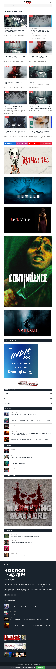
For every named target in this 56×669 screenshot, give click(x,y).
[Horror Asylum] (28, 2)
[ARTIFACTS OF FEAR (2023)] (6, 451)
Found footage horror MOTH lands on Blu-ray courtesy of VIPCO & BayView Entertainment (15, 57)
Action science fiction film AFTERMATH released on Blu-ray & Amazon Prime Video (15, 132)
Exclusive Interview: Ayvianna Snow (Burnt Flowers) (20, 555)
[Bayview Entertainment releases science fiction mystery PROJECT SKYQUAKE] (40, 122)
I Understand (40, 667)
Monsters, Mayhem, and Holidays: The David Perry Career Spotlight (23, 414)
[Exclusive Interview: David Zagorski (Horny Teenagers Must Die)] (6, 548)
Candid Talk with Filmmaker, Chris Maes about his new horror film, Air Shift (25, 536)
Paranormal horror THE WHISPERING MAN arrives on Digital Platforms (14, 107)
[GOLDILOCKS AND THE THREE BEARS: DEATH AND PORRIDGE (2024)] (6, 470)
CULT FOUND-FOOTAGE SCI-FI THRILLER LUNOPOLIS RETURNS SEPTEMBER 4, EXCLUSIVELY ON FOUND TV (30, 421)
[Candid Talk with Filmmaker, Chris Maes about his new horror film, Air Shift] (6, 536)
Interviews (6, 396)
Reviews (5, 401)
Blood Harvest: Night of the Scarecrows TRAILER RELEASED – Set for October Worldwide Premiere (29, 439)
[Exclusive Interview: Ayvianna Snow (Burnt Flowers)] (6, 555)
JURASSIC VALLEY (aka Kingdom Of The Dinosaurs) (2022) (22, 457)
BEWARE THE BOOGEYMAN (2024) (18, 463)
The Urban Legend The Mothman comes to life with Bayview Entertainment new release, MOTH (40, 107)
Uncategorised (7, 403)
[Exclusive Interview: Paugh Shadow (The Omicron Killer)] (6, 542)
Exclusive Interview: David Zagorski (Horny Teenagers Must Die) (23, 548)
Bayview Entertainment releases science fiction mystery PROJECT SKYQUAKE (40, 132)
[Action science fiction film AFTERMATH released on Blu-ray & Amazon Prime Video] (15, 122)
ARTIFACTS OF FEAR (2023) (16, 451)
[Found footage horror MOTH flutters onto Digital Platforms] (40, 72)
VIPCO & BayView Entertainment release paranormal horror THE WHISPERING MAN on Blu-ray (40, 32)
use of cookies (32, 667)
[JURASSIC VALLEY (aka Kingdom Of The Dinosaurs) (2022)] (6, 457)
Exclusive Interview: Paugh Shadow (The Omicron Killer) (21, 542)
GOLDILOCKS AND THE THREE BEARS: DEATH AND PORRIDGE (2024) (25, 470)
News (6, 16)
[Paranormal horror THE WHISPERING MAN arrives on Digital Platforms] (15, 97)
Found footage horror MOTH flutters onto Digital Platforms (40, 81)
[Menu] (6, 2)
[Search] (50, 2)
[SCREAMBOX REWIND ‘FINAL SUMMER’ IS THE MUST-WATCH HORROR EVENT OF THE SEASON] (6, 426)
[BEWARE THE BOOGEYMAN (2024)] (6, 463)
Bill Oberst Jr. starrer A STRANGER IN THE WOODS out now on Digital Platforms (39, 57)
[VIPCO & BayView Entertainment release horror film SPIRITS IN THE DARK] (15, 21)
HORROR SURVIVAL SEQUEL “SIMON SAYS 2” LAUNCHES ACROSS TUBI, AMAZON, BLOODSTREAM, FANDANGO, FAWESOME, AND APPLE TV (31, 434)
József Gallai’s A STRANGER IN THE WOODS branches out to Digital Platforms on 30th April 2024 (15, 82)
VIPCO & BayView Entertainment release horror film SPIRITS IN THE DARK (15, 31)
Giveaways (6, 393)
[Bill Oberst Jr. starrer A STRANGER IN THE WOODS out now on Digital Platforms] (40, 47)
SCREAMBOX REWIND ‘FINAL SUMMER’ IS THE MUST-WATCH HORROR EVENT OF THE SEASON (30, 426)
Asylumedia (37, 664)
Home (7, 5)
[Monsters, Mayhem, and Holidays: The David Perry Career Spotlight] (6, 414)
